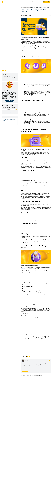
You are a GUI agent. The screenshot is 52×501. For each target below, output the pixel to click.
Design (24, 7)
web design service (23, 268)
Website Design (27, 7)
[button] (23, 2)
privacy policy (11, 112)
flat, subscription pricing (28, 340)
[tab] (3, 117)
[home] (4, 2)
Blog (21, 7)
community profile (29, 345)
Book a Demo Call (9, 100)
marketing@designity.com (38, 375)
